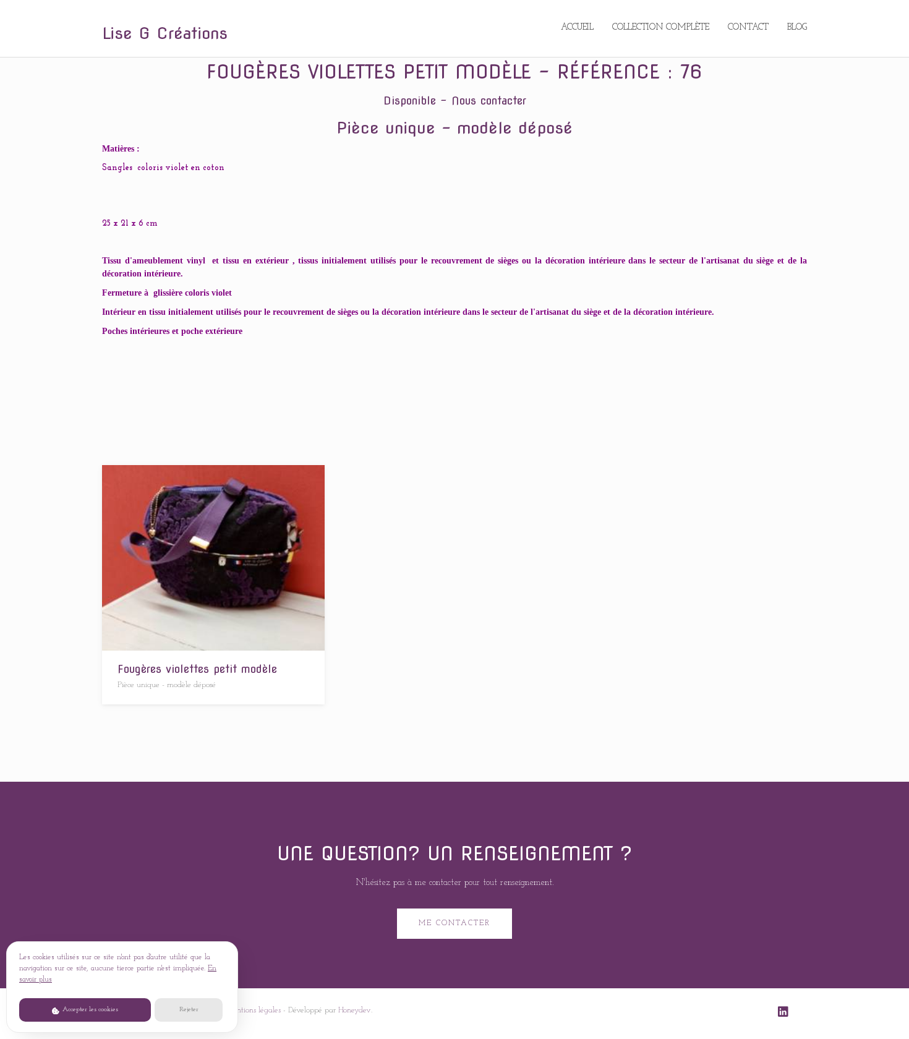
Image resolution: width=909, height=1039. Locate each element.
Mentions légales (253, 1010)
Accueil (577, 27)
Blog (797, 27)
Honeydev (354, 1010)
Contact (748, 27)
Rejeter (188, 1009)
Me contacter (454, 923)
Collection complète (660, 27)
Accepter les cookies (89, 1009)
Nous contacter (488, 100)
